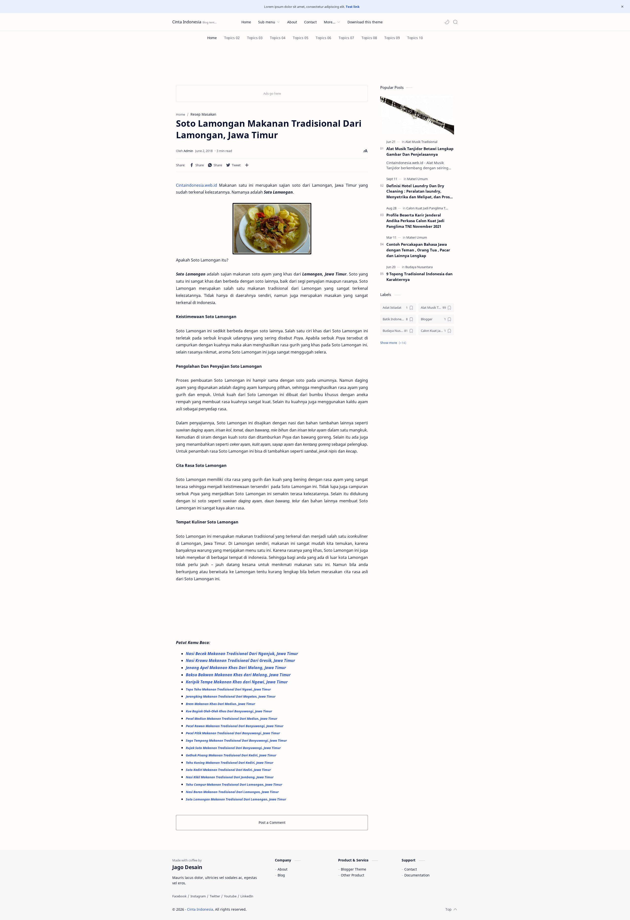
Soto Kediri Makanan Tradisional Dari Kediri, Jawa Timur (228, 769)
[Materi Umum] (417, 179)
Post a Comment (272, 822)
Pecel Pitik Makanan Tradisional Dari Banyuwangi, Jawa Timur (233, 733)
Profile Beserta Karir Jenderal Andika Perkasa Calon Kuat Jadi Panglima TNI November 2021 (415, 221)
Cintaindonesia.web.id (196, 185)
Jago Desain (279, 909)
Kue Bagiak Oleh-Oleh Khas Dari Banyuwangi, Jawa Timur (229, 711)
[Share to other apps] (247, 165)
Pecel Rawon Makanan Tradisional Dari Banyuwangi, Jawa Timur (235, 726)
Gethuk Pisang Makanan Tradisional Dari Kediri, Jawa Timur (231, 755)
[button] (447, 22)
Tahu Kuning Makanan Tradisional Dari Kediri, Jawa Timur (230, 762)
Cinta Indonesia (186, 22)
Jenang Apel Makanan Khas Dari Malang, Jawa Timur (236, 667)
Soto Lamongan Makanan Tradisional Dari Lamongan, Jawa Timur (236, 799)
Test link (353, 6)
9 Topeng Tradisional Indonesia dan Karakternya (419, 276)
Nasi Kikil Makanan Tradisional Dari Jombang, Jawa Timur (230, 777)
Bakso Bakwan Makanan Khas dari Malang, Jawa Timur (239, 674)
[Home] (212, 37)
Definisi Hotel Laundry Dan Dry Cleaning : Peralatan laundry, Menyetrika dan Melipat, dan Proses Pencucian (420, 191)
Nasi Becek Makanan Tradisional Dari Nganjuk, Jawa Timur (242, 653)
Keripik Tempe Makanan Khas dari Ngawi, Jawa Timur (237, 682)
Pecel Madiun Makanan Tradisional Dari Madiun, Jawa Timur (232, 718)
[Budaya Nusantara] (419, 267)
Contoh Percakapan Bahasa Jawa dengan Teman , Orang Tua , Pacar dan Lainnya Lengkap (418, 250)
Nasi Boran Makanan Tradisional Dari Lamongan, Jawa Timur (232, 792)
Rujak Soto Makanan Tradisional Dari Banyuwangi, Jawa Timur (233, 748)
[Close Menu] (622, 6)
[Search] (455, 22)
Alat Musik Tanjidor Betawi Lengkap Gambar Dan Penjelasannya (420, 151)
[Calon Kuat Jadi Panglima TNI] (427, 208)
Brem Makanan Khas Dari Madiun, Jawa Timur (220, 704)
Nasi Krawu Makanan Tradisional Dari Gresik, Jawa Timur (241, 660)
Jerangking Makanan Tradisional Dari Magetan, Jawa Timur (231, 696)
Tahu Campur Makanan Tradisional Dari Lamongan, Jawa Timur (234, 784)
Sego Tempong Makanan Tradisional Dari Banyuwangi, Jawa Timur (236, 740)
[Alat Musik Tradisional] (421, 141)
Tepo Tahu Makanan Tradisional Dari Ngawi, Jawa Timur (228, 689)
